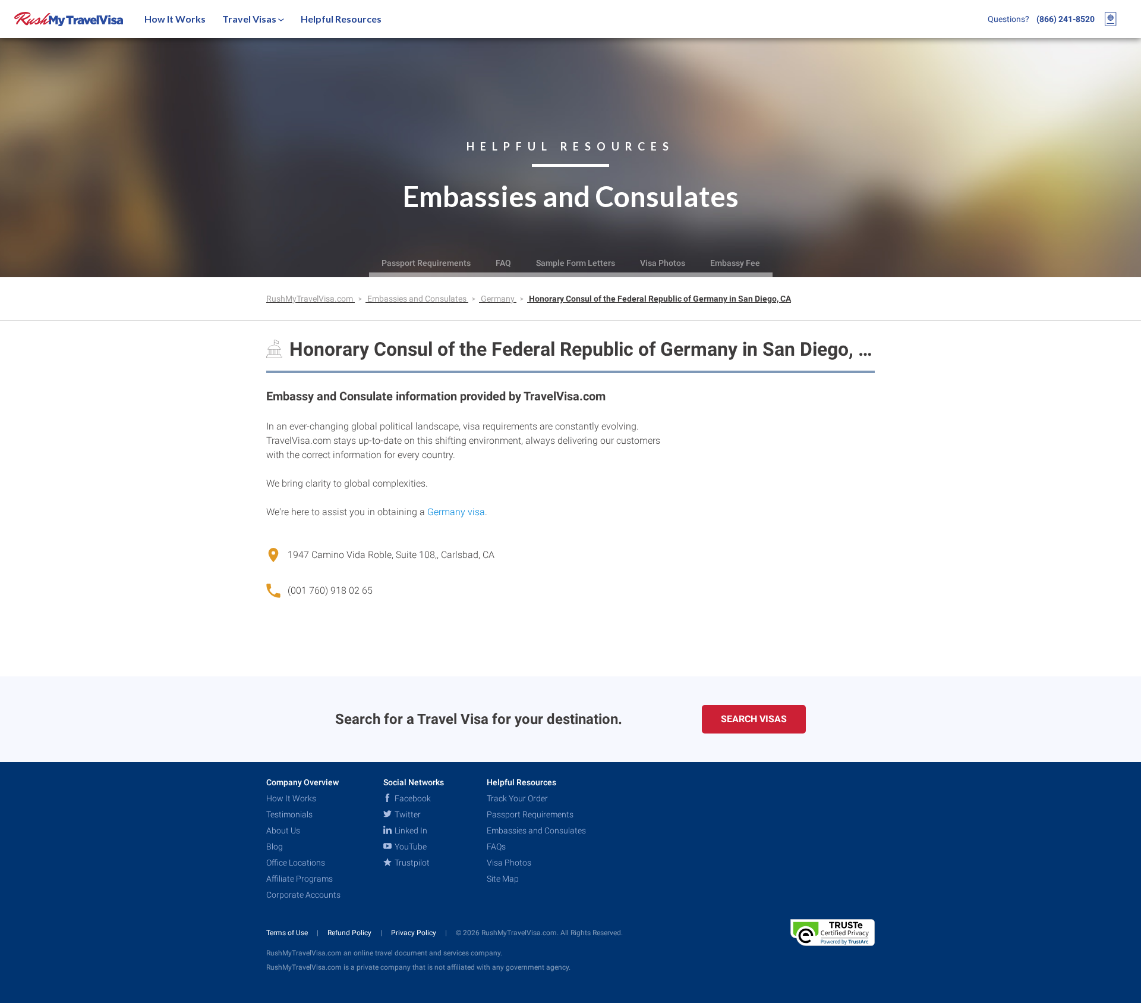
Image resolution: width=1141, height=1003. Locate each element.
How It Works (175, 18)
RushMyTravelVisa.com (310, 298)
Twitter (407, 814)
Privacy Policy (414, 933)
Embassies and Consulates (417, 298)
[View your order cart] (1111, 19)
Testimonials (289, 814)
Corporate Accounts (303, 894)
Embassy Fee (735, 263)
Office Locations (295, 862)
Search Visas (754, 719)
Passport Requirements (426, 263)
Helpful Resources (341, 18)
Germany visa (456, 512)
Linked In (410, 830)
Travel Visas (250, 18)
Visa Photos (662, 263)
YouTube (410, 846)
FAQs (496, 846)
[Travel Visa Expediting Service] (68, 19)
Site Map (503, 878)
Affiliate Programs (299, 878)
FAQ (503, 263)
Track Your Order (517, 798)
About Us (283, 830)
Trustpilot (411, 862)
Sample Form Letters (575, 263)
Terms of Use (288, 933)
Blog (274, 846)
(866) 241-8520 (1065, 19)
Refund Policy (350, 933)
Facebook (412, 798)
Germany (498, 298)
